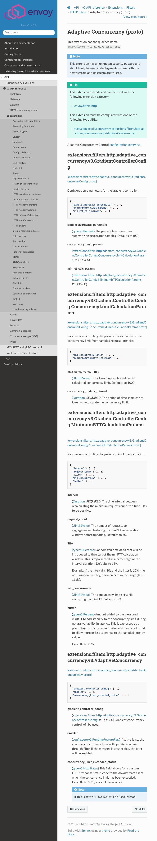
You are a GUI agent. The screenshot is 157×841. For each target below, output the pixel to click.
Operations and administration (22, 65)
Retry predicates (21, 278)
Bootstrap (15, 94)
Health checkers (21, 189)
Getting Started (13, 54)
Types (13, 342)
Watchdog (18, 304)
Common (17, 142)
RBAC (16, 257)
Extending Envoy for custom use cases (27, 71)
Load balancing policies (24, 309)
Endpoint (17, 168)
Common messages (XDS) (24, 336)
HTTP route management (24, 110)
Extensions (16, 116)
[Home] (68, 7)
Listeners (15, 99)
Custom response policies (25, 200)
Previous (79, 809)
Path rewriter (19, 241)
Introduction (11, 48)
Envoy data (16, 320)
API (6, 77)
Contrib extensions (22, 158)
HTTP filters (78, 12)
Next (138, 809)
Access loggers (20, 132)
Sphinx (86, 830)
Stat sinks (17, 283)
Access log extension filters (26, 121)
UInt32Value (81, 378)
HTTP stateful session (23, 220)
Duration (79, 397)
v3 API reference (16, 88)
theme (105, 830)
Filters (16, 174)
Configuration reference (18, 59)
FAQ (7, 358)
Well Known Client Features (23, 353)
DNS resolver (19, 163)
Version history (13, 364)
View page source (135, 16)
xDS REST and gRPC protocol (24, 347)
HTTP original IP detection (26, 215)
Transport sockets (21, 288)
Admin (13, 315)
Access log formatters (23, 126)
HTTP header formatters (25, 205)
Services (14, 325)
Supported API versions (20, 82)
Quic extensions (21, 247)
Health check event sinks (25, 184)
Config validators (21, 153)
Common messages (20, 331)
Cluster (16, 137)
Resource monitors (22, 273)
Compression (19, 147)
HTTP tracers (19, 226)
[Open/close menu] (2, 77)
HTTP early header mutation (27, 194)
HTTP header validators (24, 210)
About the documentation (19, 43)
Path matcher (19, 236)
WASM (16, 299)
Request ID (18, 268)
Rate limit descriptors (23, 252)
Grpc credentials (21, 179)
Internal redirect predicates (26, 231)
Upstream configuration (25, 294)
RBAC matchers (21, 262)
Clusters (14, 105)
